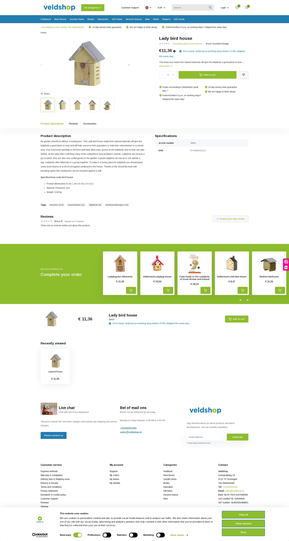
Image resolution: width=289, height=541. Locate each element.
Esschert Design (221, 44)
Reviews (73, 123)
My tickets (114, 479)
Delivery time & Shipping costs (55, 479)
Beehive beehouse (269, 276)
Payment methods (49, 471)
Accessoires (89, 123)
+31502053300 (128, 428)
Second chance (134, 19)
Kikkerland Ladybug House (157, 276)
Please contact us (53, 435)
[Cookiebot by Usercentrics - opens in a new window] (40, 535)
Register (114, 471)
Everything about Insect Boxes (187, 44)
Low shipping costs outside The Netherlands (62, 27)
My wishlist (115, 483)
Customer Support (130, 7)
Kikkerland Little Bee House (231, 276)
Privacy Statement (49, 491)
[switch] (107, 535)
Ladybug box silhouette (120, 276)
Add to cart (210, 75)
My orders (114, 475)
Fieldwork (46, 19)
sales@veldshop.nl (131, 432)
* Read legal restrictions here (198, 443)
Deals (156, 19)
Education (103, 19)
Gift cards (179, 19)
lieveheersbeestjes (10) (117, 205)
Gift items (117, 19)
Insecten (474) (57, 205)
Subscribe (237, 437)
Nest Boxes (60, 19)
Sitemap (44, 506)
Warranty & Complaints (52, 475)
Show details (177, 535)
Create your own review (232, 219)
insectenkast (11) (76, 205)
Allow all (243, 514)
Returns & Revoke (49, 483)
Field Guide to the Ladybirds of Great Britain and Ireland (195, 277)
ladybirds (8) (95, 205)
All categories (91, 7)
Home (43, 32)
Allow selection (243, 523)
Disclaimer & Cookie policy (53, 495)
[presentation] (42, 65)
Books (90, 19)
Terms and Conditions (51, 487)
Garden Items (77, 19)
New (147, 19)
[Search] (210, 7)
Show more (164, 66)
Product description (52, 123)
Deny (243, 532)
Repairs (166, 19)
